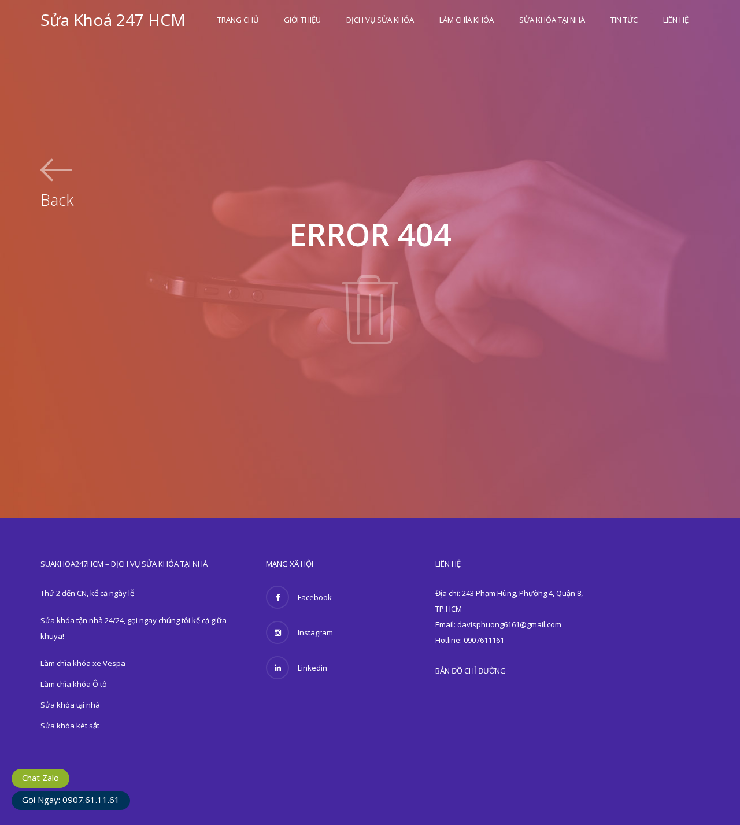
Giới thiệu (302, 19)
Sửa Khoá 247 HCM (113, 20)
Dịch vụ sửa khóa (380, 19)
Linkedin (312, 668)
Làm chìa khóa (466, 19)
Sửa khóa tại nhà (552, 19)
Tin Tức (624, 19)
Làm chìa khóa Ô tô (73, 684)
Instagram (315, 632)
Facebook (315, 597)
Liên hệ (676, 19)
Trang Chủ (237, 19)
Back (56, 198)
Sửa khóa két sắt (69, 725)
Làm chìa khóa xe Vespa (82, 663)
